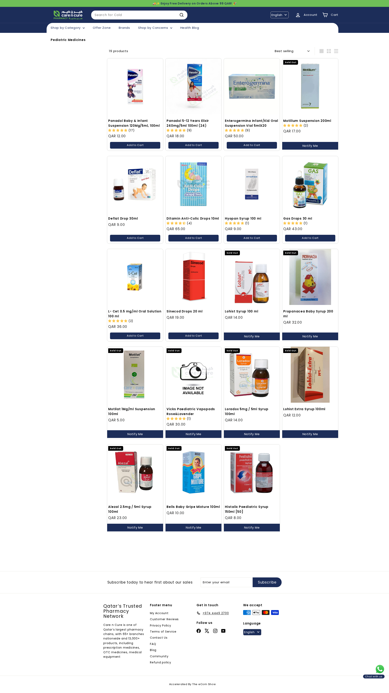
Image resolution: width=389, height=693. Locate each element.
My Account (159, 613)
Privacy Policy (160, 625)
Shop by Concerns (153, 28)
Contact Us (159, 638)
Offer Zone (102, 28)
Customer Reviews (164, 619)
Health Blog (189, 28)
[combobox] (139, 15)
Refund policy (160, 662)
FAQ (153, 644)
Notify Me (310, 146)
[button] (118, 130)
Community (159, 656)
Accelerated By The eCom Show (192, 684)
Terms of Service (163, 632)
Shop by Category (66, 28)
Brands (124, 28)
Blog (153, 650)
